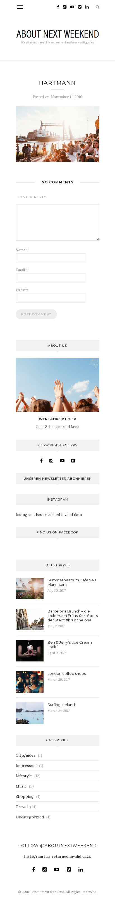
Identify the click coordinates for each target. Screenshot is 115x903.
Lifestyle (24, 775)
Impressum (26, 765)
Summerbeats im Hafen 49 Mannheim (71, 582)
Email (22, 270)
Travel (22, 806)
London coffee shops (66, 673)
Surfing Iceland (61, 704)
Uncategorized (30, 817)
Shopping (25, 796)
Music (21, 786)
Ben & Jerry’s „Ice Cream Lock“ (69, 644)
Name (22, 250)
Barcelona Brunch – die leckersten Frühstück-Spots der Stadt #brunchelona (72, 615)
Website (22, 290)
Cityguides (25, 755)
